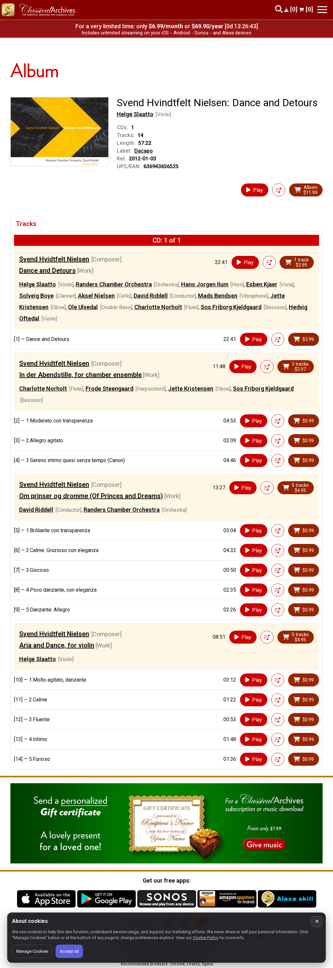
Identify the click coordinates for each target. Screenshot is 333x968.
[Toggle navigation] (322, 10)
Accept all (69, 951)
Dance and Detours (47, 270)
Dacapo (143, 151)
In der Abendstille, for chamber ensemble (80, 375)
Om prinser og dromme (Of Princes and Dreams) (91, 496)
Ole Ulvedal (83, 307)
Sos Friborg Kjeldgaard (231, 307)
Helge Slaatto (135, 114)
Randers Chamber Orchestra (114, 284)
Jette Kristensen (190, 388)
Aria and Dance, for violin (56, 645)
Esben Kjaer (261, 284)
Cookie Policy (205, 937)
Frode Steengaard (109, 388)
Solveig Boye (36, 295)
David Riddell (151, 295)
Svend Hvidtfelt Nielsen (54, 259)
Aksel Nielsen (96, 295)
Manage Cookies (32, 951)
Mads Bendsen (217, 295)
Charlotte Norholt (158, 307)
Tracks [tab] (26, 224)
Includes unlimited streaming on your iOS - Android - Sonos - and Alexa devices (166, 33)
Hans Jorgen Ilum (204, 284)
